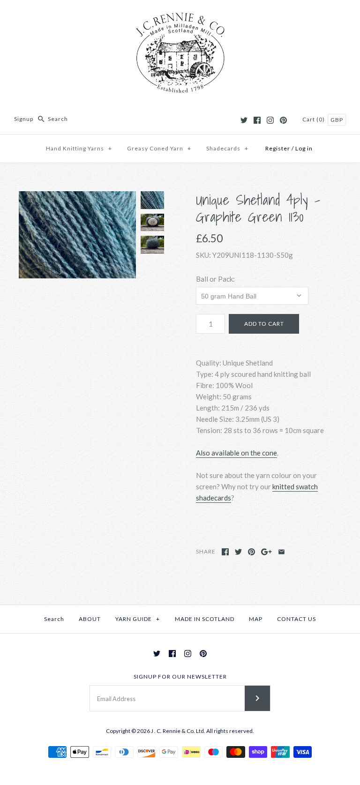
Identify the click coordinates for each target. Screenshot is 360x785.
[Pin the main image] (251, 551)
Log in (304, 148)
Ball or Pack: (215, 279)
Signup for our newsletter (180, 676)
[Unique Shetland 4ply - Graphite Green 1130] (77, 234)
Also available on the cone (236, 453)
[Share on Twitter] (238, 551)
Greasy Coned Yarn (159, 148)
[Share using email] (281, 551)
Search (54, 618)
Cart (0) (314, 119)
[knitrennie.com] (180, 15)
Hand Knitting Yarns (79, 148)
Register (277, 148)
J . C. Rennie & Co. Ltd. (178, 730)
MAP (255, 618)
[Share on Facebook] (225, 551)
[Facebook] (257, 120)
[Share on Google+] (266, 551)
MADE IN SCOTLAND (204, 618)
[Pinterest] (283, 120)
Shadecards (227, 148)
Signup (23, 118)
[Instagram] (270, 120)
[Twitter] (244, 120)
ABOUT (90, 618)
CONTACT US (296, 618)
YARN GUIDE (137, 618)
